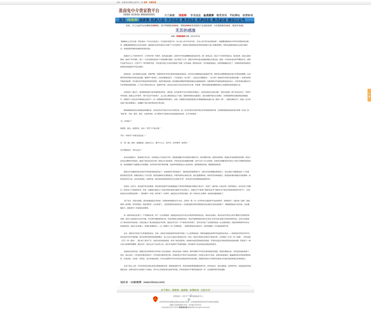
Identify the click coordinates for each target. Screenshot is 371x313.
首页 (122, 20)
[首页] (169, 9)
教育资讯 (222, 15)
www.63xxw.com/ (154, 282)
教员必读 (219, 20)
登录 (145, 2)
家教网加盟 (183, 307)
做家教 (144, 20)
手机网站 (235, 15)
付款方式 (205, 290)
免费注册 (152, 2)
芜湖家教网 (180, 36)
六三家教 (169, 15)
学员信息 (195, 15)
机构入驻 (158, 20)
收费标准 (248, 15)
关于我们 (165, 290)
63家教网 (136, 282)
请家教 (175, 290)
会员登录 (208, 15)
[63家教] (138, 16)
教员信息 (189, 20)
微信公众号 (236, 20)
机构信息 (204, 20)
